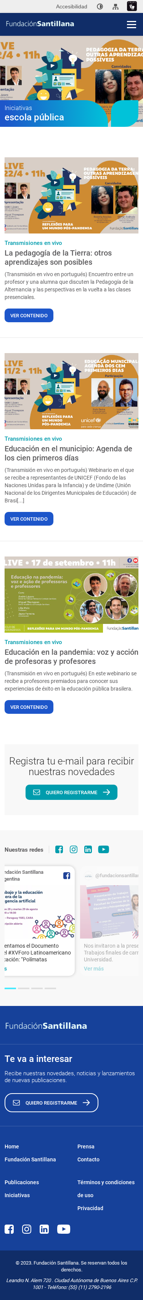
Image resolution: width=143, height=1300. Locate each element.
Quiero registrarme (71, 792)
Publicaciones (22, 1182)
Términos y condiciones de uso (106, 1188)
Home (12, 1146)
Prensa (86, 1146)
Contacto (88, 1159)
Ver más (94, 969)
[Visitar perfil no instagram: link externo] (73, 849)
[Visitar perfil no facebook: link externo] (59, 849)
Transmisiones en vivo (33, 243)
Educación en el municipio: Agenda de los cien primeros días (68, 453)
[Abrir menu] (131, 24)
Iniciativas (17, 1195)
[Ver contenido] (71, 195)
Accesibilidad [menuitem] (71, 6)
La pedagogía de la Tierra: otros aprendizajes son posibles (58, 257)
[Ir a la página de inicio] (74, 23)
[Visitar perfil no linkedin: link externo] (88, 849)
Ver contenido (29, 315)
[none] (100, 6)
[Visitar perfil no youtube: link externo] (103, 849)
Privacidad (90, 1208)
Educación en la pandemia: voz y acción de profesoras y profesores (71, 657)
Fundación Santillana (30, 1159)
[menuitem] (100, 6)
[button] (10, 988)
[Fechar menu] (131, 11)
